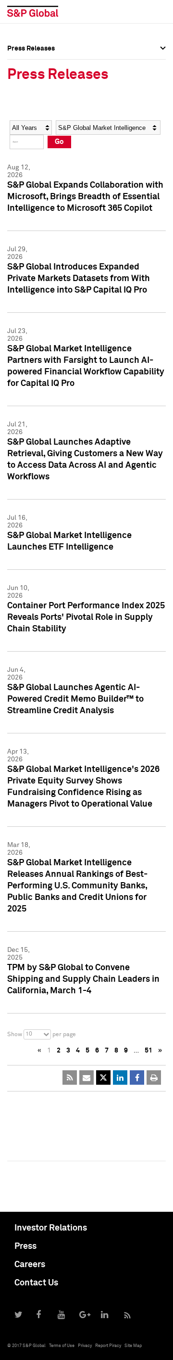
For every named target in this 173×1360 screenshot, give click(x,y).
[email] (86, 1077)
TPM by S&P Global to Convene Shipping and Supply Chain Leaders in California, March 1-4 (83, 979)
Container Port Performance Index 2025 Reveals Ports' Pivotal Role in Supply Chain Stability (86, 617)
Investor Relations (50, 1228)
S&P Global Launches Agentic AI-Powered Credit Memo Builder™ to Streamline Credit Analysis (75, 699)
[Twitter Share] (103, 1077)
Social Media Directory (42, 126)
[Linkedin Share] (120, 1077)
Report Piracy (108, 1346)
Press (25, 1246)
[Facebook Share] (137, 1077)
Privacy (85, 1346)
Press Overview (31, 62)
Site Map (133, 1346)
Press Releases (31, 83)
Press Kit (21, 147)
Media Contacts (31, 105)
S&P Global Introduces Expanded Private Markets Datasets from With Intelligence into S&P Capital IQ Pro (78, 279)
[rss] (69, 1077)
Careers (29, 1264)
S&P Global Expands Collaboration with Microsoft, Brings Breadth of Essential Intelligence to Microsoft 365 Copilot (85, 197)
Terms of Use (61, 1346)
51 (148, 1050)
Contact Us (36, 1283)
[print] (154, 1077)
